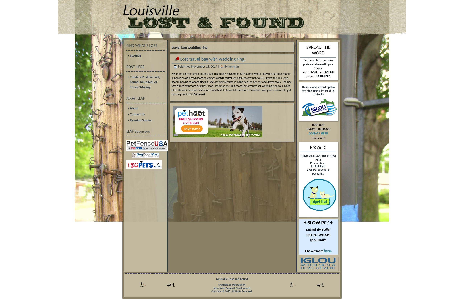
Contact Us (137, 114)
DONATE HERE (318, 133)
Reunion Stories (140, 120)
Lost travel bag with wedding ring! (213, 59)
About (134, 108)
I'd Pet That (318, 166)
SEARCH (135, 56)
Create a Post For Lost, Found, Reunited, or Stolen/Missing (145, 82)
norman (233, 67)
